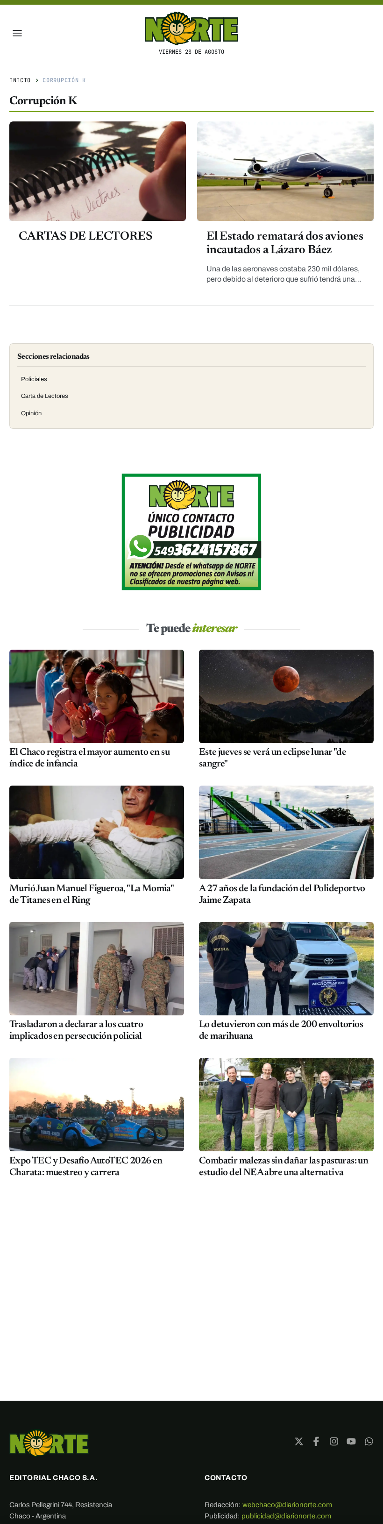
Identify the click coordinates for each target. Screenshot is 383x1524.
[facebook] (316, 1441)
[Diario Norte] (49, 1443)
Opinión (31, 413)
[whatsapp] (369, 1441)
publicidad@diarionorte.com (286, 1516)
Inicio (20, 80)
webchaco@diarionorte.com (287, 1505)
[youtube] (351, 1441)
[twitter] (299, 1441)
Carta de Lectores (44, 396)
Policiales (34, 379)
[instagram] (334, 1441)
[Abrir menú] (17, 33)
